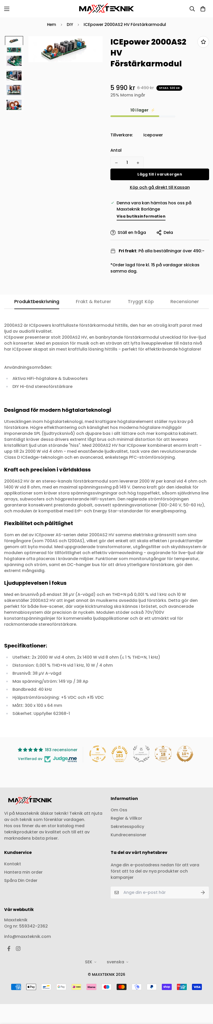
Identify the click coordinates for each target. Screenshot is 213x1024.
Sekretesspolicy (127, 827)
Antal (116, 150)
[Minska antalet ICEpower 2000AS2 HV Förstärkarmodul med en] (116, 163)
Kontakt (12, 864)
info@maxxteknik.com (27, 936)
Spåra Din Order (20, 880)
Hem (51, 24)
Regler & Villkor (126, 818)
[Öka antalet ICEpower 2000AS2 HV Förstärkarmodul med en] (137, 163)
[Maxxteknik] (106, 8)
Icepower (153, 135)
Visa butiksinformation (141, 216)
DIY (70, 24)
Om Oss (119, 810)
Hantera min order (23, 872)
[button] (203, 9)
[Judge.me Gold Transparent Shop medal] (97, 754)
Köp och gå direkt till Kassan (160, 187)
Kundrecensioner (128, 835)
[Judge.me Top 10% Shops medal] (185, 754)
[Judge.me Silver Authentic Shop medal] (141, 754)
